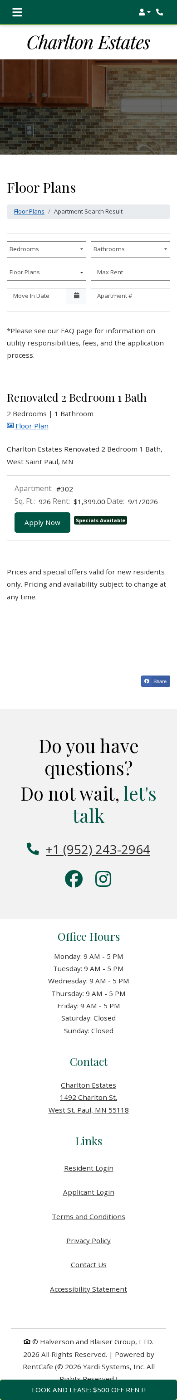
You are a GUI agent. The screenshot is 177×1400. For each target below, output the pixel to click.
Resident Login (88, 1167)
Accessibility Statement (88, 1288)
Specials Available (100, 520)
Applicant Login (88, 1191)
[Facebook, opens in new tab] (74, 880)
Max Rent (110, 272)
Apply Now (47, 522)
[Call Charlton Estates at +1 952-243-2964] (160, 12)
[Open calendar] (76, 296)
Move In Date (31, 296)
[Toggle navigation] (17, 12)
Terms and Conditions (88, 1216)
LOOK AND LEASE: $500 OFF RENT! (89, 1389)
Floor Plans (29, 211)
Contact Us (89, 1264)
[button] (145, 12)
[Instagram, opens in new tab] (103, 880)
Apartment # (115, 296)
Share (159, 681)
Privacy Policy (88, 1240)
